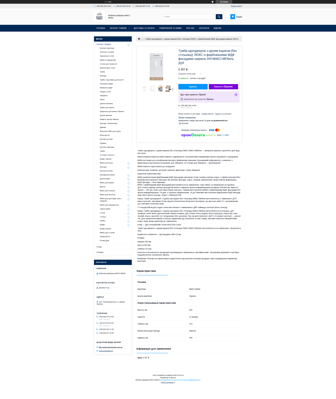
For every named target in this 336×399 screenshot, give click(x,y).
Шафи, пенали (105, 159)
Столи (102, 213)
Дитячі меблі (105, 179)
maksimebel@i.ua (106, 351)
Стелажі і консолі (107, 155)
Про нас (190, 28)
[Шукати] (219, 16)
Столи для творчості (108, 64)
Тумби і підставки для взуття (112, 80)
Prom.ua (180, 375)
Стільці (103, 217)
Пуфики (103, 143)
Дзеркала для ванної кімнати (112, 111)
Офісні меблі (105, 209)
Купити (193, 87)
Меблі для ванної (107, 183)
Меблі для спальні (107, 191)
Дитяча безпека (106, 104)
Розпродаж (104, 240)
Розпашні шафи (106, 84)
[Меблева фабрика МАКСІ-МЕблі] (99, 21)
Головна (100, 28)
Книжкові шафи (106, 88)
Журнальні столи (107, 56)
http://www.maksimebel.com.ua (110, 347)
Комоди (103, 76)
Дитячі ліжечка (106, 115)
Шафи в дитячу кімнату (109, 119)
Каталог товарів (118, 28)
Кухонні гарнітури (107, 48)
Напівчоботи (105, 237)
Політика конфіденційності (190, 380)
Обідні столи (105, 92)
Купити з (218, 87)
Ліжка (102, 99)
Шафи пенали (105, 229)
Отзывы (100, 252)
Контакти (204, 28)
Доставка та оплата (144, 28)
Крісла (102, 187)
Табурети (103, 96)
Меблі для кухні (106, 163)
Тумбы (102, 221)
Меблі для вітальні (107, 195)
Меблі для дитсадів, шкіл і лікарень (111, 200)
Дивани (103, 127)
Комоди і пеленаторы (108, 123)
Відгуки (217, 28)
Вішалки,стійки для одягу (110, 131)
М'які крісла (105, 135)
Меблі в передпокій (108, 60)
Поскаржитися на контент (170, 380)
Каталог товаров (104, 44)
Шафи (102, 225)
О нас (99, 247)
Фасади (103, 167)
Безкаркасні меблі (107, 175)
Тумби (102, 72)
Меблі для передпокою (109, 205)
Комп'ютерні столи (107, 68)
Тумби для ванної (107, 107)
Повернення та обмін (170, 28)
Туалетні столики (107, 52)
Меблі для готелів (107, 233)
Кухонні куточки (106, 139)
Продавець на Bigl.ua (168, 378)
